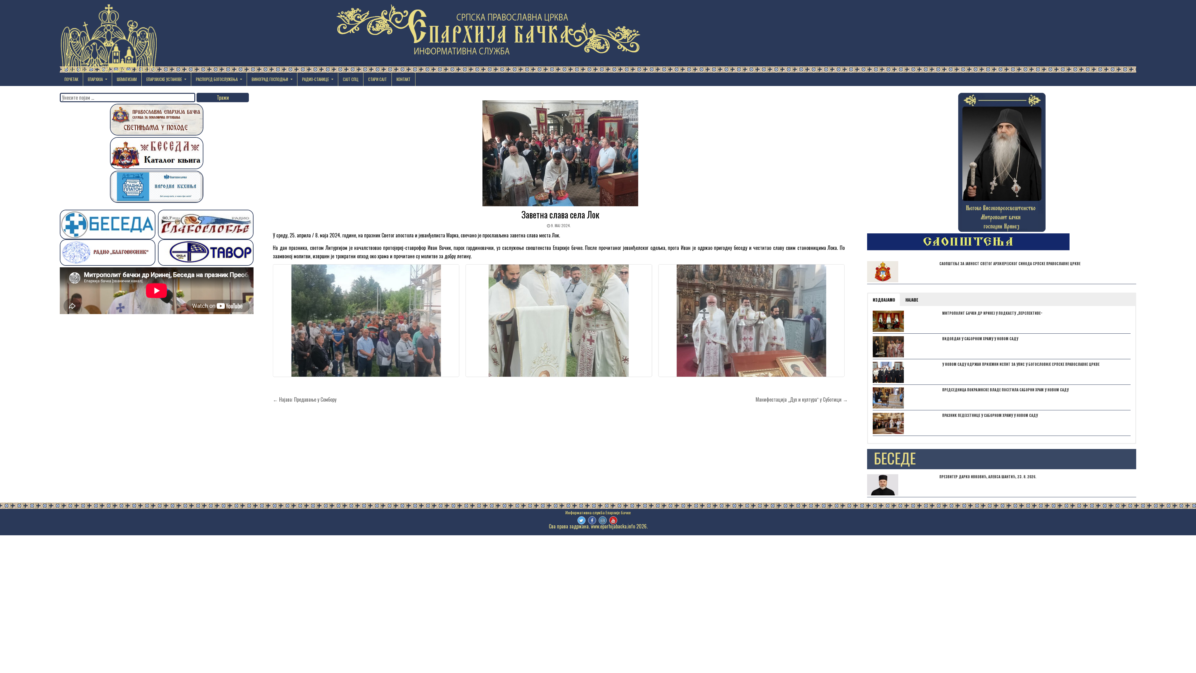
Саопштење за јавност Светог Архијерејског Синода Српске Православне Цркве (1009, 263)
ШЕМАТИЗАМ (127, 79)
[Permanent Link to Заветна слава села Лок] (560, 153)
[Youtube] (613, 520)
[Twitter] (581, 520)
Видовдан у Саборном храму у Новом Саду (980, 338)
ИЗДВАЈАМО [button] (884, 300)
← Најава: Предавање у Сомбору (304, 399)
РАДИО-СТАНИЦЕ (315, 79)
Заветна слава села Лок (560, 214)
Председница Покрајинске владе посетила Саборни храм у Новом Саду (1005, 389)
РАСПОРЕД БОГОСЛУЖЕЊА (217, 79)
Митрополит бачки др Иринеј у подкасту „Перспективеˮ (992, 313)
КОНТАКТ (403, 79)
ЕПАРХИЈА (95, 79)
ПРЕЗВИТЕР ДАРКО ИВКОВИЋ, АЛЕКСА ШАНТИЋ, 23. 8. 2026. (987, 476)
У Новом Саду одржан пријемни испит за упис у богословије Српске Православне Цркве (1020, 364)
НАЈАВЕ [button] (911, 300)
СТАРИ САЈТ (377, 79)
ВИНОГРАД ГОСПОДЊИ (270, 79)
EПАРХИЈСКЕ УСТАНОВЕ (164, 79)
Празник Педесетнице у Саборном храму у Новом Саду (990, 415)
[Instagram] (603, 520)
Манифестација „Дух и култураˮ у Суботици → (802, 399)
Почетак (71, 79)
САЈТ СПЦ (350, 79)
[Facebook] (592, 520)
